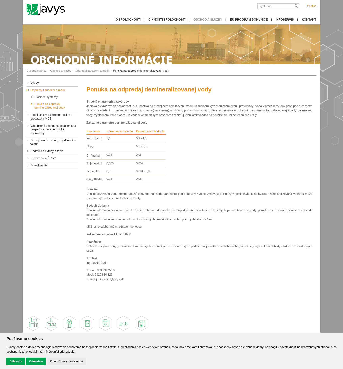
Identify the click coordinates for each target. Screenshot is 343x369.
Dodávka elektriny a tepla (46, 151)
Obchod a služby (207, 19)
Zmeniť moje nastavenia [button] (66, 361)
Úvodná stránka (36, 70)
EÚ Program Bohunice (249, 19)
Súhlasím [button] (16, 361)
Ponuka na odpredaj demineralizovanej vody (49, 105)
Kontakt (309, 19)
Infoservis (285, 19)
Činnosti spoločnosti (166, 19)
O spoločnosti (128, 19)
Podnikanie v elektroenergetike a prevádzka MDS (51, 116)
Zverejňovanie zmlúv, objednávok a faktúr (53, 142)
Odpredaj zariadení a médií (92, 70)
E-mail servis (38, 165)
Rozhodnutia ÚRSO (43, 158)
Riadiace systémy (46, 97)
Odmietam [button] (36, 361)
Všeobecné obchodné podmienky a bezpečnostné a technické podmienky (53, 129)
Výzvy (34, 82)
